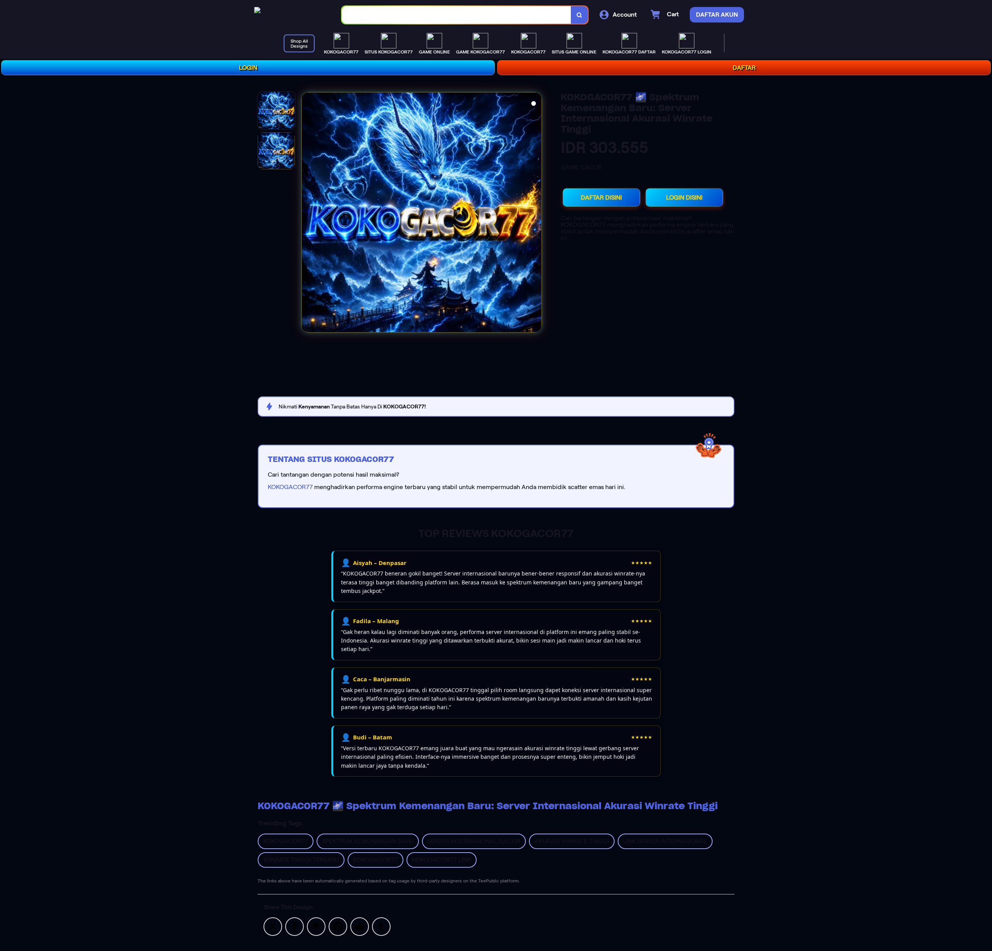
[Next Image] (535, 213)
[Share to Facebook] (294, 926)
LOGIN (248, 67)
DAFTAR (744, 67)
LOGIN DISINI (684, 197)
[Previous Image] (307, 213)
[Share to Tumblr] (381, 926)
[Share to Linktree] (316, 926)
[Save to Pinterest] (338, 926)
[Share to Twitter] (273, 926)
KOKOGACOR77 (290, 487)
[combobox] (456, 15)
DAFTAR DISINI (601, 197)
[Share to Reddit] (359, 926)
